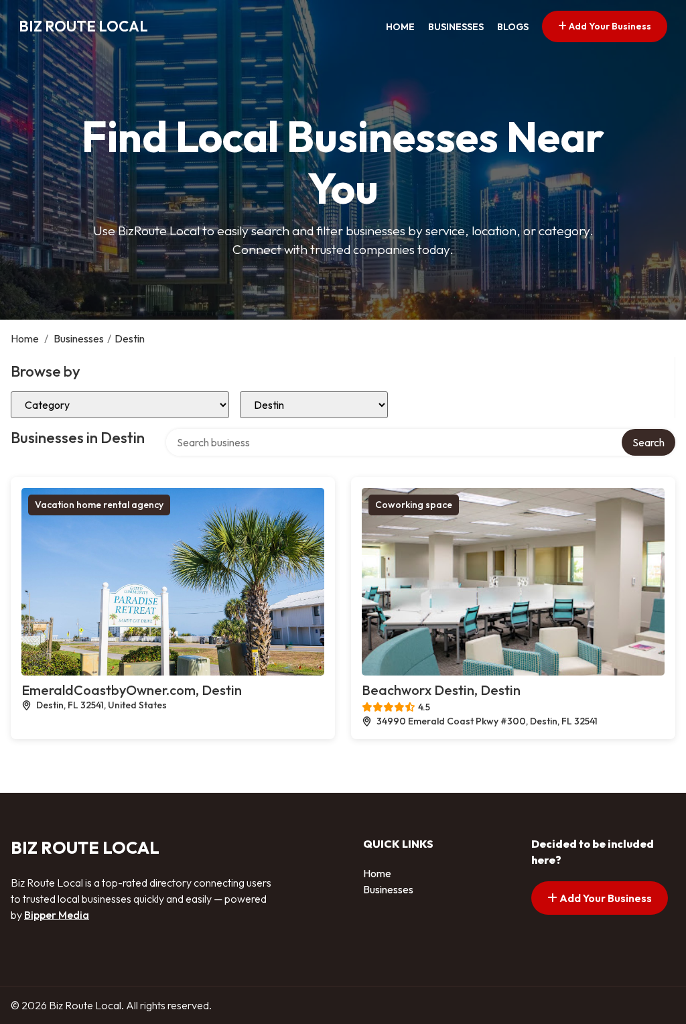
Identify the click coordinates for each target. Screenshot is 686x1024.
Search (648, 442)
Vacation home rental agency (99, 505)
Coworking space (413, 505)
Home (400, 27)
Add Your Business (609, 26)
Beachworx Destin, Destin (441, 690)
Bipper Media (56, 914)
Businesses (456, 27)
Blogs (513, 27)
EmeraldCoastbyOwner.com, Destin (131, 690)
